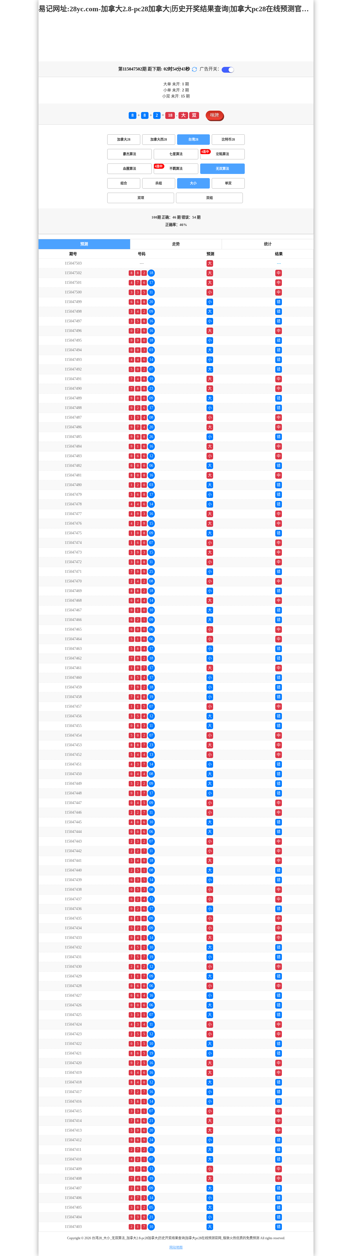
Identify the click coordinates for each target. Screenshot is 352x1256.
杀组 (158, 183)
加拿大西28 (158, 139)
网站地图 (176, 1247)
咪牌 (214, 115)
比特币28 (228, 139)
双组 (209, 198)
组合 (123, 183)
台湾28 (193, 139)
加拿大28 (123, 139)
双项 (141, 198)
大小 (193, 183)
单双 (228, 183)
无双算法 (222, 169)
